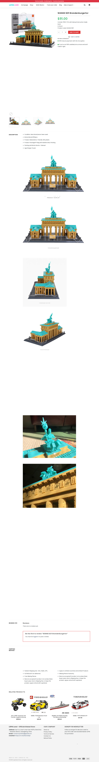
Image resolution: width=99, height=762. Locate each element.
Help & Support (68, 5)
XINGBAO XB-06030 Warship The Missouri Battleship (60, 716)
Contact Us (47, 736)
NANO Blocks (40, 5)
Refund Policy (48, 738)
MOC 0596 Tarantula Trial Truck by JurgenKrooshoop (18, 716)
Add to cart (74, 32)
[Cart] (89, 5)
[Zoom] (10, 114)
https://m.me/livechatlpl (22, 736)
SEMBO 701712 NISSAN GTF (80, 715)
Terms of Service (49, 734)
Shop (31, 5)
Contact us (22, 757)
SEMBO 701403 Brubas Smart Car (39, 716)
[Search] (84, 5)
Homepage (24, 5)
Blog (60, 5)
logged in (36, 637)
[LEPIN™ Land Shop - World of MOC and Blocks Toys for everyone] (14, 5)
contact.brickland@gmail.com (22, 734)
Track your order (52, 5)
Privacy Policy (48, 732)
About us (46, 730)
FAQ (27, 757)
